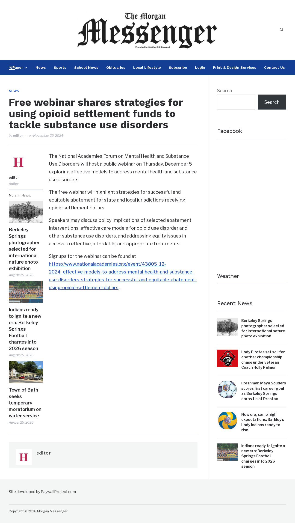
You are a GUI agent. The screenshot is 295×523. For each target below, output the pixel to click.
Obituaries (115, 67)
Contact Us (274, 67)
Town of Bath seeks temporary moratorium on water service (25, 403)
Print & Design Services (234, 67)
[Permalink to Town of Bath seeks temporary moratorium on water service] (26, 372)
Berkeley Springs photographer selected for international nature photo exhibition (24, 249)
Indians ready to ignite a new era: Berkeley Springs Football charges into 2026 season (25, 329)
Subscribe (178, 67)
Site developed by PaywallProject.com (42, 492)
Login (200, 67)
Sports (60, 67)
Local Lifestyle (147, 67)
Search (224, 90)
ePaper (16, 67)
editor (18, 135)
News (40, 67)
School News (86, 67)
